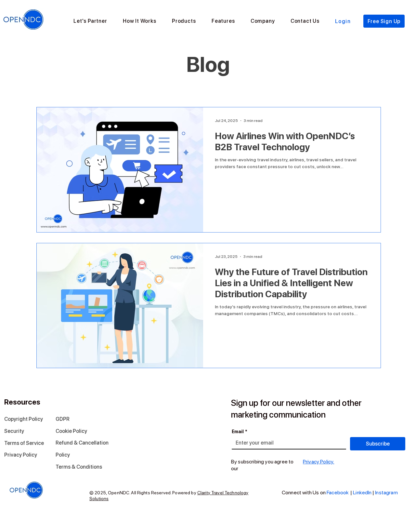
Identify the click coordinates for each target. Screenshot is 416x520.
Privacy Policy (20, 455)
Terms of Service (24, 443)
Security (14, 431)
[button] (139, 21)
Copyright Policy (23, 419)
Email (239, 431)
